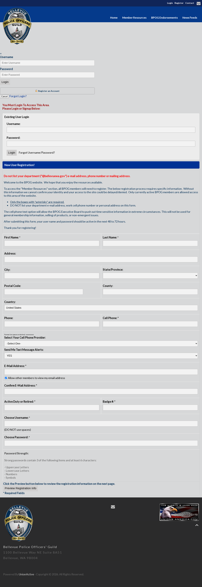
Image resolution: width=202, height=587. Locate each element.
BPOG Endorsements (164, 17)
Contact (189, 3)
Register (179, 3)
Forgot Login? (18, 96)
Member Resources (134, 17)
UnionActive (26, 574)
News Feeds (189, 17)
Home (114, 17)
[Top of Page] (197, 525)
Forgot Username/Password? (37, 152)
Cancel (4, 96)
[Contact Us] (199, 3)
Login (170, 3)
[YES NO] (101, 355)
